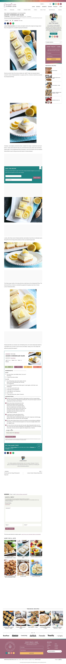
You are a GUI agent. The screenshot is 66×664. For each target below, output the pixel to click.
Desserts (44, 6)
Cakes (5, 9)
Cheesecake (12, 9)
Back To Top (37, 659)
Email (25, 524)
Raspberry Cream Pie (56, 100)
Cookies (35, 9)
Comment (8, 508)
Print (9, 366)
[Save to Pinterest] (10, 23)
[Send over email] (13, 23)
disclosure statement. (9, 500)
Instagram (7, 448)
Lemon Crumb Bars (36, 576)
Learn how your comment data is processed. (31, 534)
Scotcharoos (54, 70)
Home (33, 6)
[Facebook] (54, 4)
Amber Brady (7, 16)
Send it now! (37, 177)
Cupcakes (60, 9)
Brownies (56, 645)
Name (7, 524)
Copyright (30, 659)
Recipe (7, 20)
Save (37, 366)
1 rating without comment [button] (21, 494)
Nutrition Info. (10, 436)
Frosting (56, 646)
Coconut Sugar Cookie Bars (23, 557)
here (19, 18)
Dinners (50, 6)
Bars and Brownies (14, 13)
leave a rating (14, 447)
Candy (48, 648)
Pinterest (32, 447)
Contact (20, 659)
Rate (28, 366)
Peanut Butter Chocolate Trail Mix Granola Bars (10, 577)
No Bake (19, 9)
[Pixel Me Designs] (60, 659)
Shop (61, 6)
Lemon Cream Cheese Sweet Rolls (34, 472)
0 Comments (29, 16)
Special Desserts (52, 9)
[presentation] (48, 70)
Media (23, 659)
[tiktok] (61, 4)
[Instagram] (56, 4)
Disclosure (26, 659)
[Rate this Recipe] (10, 20)
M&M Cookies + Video (56, 85)
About (17, 659)
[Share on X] (8, 23)
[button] (13, 20)
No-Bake (56, 648)
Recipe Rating (8, 503)
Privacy (33, 659)
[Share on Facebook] (5, 23)
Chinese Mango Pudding (36, 556)
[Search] (60, 42)
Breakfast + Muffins (27, 9)
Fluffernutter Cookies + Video (45, 628)
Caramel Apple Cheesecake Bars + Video (10, 557)
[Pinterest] (58, 4)
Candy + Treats (43, 9)
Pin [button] (19, 366)
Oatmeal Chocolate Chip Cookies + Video (56, 93)
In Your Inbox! (32, 0)
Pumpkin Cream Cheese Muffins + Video (9, 628)
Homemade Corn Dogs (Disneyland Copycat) (12, 473)
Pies (48, 646)
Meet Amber (53, 33)
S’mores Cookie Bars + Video (56, 78)
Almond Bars (23, 576)
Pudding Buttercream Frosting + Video (57, 628)
